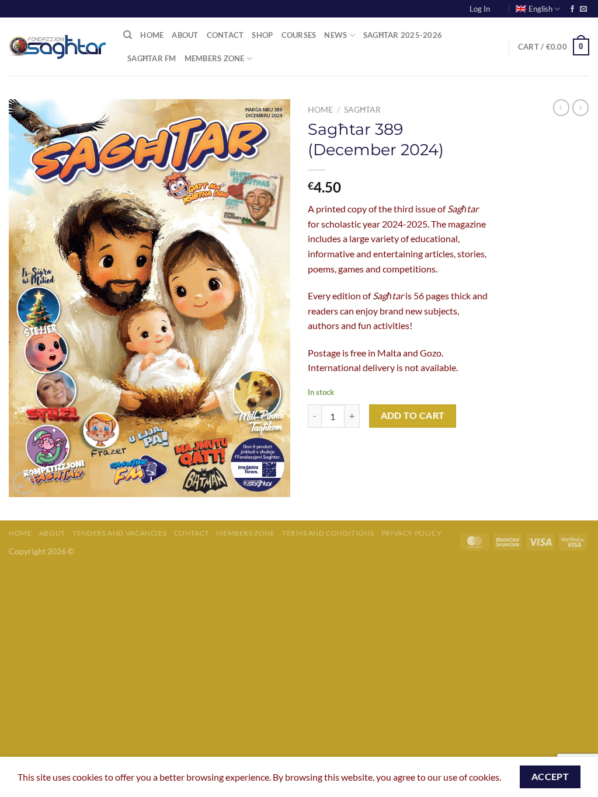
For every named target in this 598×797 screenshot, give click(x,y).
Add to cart (413, 415)
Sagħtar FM (151, 58)
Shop (262, 35)
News (335, 35)
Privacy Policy (411, 533)
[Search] (127, 35)
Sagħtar (362, 109)
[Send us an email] (583, 9)
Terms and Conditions (328, 533)
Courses (299, 35)
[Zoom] (24, 482)
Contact (225, 35)
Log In (480, 8)
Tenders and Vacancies (119, 533)
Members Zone (215, 58)
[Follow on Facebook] (572, 9)
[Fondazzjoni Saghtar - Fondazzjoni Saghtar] (57, 47)
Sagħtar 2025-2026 (402, 35)
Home (152, 35)
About (185, 35)
